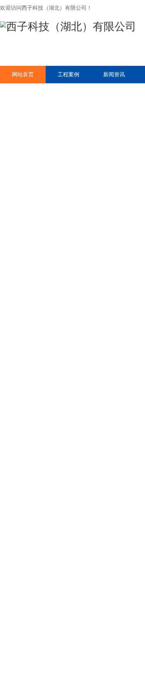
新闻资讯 (114, 74)
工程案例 (68, 74)
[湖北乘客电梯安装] (72, 180)
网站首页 (23, 74)
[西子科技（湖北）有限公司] (68, 27)
